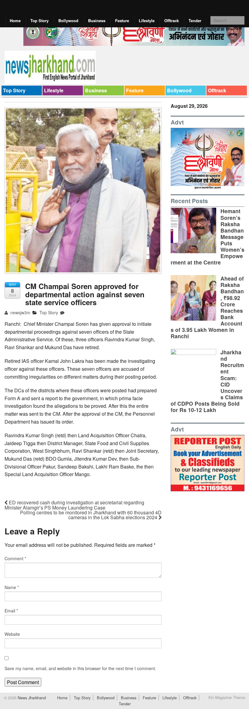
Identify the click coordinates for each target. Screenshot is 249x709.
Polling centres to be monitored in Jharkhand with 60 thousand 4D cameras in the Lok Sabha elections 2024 (91, 515)
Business (96, 20)
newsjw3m (19, 312)
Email (11, 611)
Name (12, 587)
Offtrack (171, 20)
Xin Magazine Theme (226, 697)
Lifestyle (147, 20)
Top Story (39, 20)
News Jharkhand (31, 697)
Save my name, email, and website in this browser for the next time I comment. (80, 668)
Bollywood (68, 20)
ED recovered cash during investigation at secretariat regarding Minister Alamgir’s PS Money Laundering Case (74, 505)
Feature (122, 20)
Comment (15, 558)
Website (12, 634)
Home (15, 20)
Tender (195, 20)
